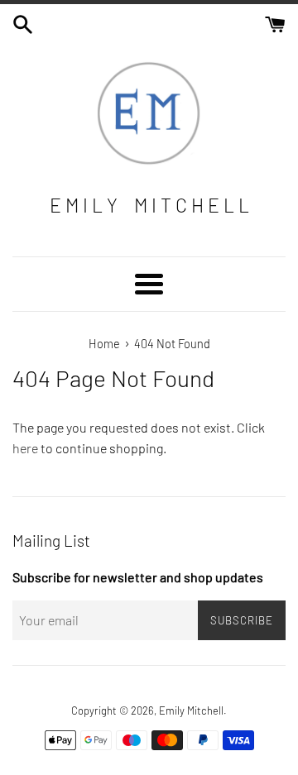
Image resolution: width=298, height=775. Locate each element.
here (25, 448)
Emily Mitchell (191, 710)
